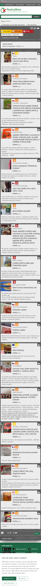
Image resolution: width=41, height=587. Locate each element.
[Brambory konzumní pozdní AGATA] (6, 450)
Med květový (18, 350)
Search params (8, 44)
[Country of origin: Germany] (13, 514)
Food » (37, 533)
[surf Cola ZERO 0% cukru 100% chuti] (6, 187)
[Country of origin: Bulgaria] (13, 226)
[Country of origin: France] (13, 448)
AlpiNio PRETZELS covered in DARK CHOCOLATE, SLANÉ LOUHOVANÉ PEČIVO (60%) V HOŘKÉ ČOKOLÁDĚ (26, 138)
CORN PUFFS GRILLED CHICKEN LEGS (23, 264)
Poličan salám (19, 330)
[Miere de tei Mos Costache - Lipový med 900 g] (6, 57)
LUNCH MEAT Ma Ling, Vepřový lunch (23, 472)
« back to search (7, 538)
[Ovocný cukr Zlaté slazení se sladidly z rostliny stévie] (6, 367)
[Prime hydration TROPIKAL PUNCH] (6, 164)
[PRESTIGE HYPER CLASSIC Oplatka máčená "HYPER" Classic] (6, 393)
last (14, 533)
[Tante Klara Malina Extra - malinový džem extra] (6, 79)
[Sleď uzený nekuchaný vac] (6, 286)
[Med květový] (6, 348)
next (8, 533)
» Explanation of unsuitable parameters (13, 24)
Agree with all (9, 578)
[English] (5, 2)
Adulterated (18, 31)
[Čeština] (2, 2)
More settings (9, 583)
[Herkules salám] (6, 308)
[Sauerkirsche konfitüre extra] (6, 517)
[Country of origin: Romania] (13, 54)
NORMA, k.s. (17, 64)
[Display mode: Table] (35, 28)
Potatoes (15, 449)
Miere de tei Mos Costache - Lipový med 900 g (25, 60)
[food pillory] (13, 10)
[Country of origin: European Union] (13, 345)
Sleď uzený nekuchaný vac (25, 288)
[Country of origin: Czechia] (13, 184)
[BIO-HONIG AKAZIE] (6, 209)
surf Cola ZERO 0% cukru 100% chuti (24, 189)
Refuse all (22, 578)
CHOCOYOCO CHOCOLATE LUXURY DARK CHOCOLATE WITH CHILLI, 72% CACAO (26, 431)
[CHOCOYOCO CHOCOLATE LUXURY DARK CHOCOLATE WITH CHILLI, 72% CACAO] (6, 427)
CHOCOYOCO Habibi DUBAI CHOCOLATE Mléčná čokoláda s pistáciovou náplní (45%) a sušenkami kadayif (26, 109)
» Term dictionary (31, 24)
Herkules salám (19, 310)
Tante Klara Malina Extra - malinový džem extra (24, 82)
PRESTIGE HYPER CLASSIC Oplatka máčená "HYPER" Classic (25, 397)
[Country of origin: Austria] (13, 77)
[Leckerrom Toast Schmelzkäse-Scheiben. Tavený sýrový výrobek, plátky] (6, 495)
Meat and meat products (20, 307)
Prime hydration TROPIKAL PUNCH (25, 167)
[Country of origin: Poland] (13, 101)
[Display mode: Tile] (31, 28)
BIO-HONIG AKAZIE (21, 211)
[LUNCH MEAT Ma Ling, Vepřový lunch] (6, 469)
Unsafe (27, 31)
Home (3, 21)
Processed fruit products (20, 78)
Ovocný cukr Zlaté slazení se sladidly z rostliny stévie (25, 370)
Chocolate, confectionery (20, 103)
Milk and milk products (19, 495)
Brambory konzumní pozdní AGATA (25, 453)
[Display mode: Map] (38, 28)
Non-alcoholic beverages (20, 163)
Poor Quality (7, 31)
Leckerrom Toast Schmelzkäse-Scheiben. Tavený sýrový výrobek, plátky (26, 499)
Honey (15, 56)
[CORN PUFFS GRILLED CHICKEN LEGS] (6, 261)
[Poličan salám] (6, 328)
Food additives (17, 366)
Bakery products (18, 132)
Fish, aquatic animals (19, 285)
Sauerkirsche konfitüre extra (25, 519)
